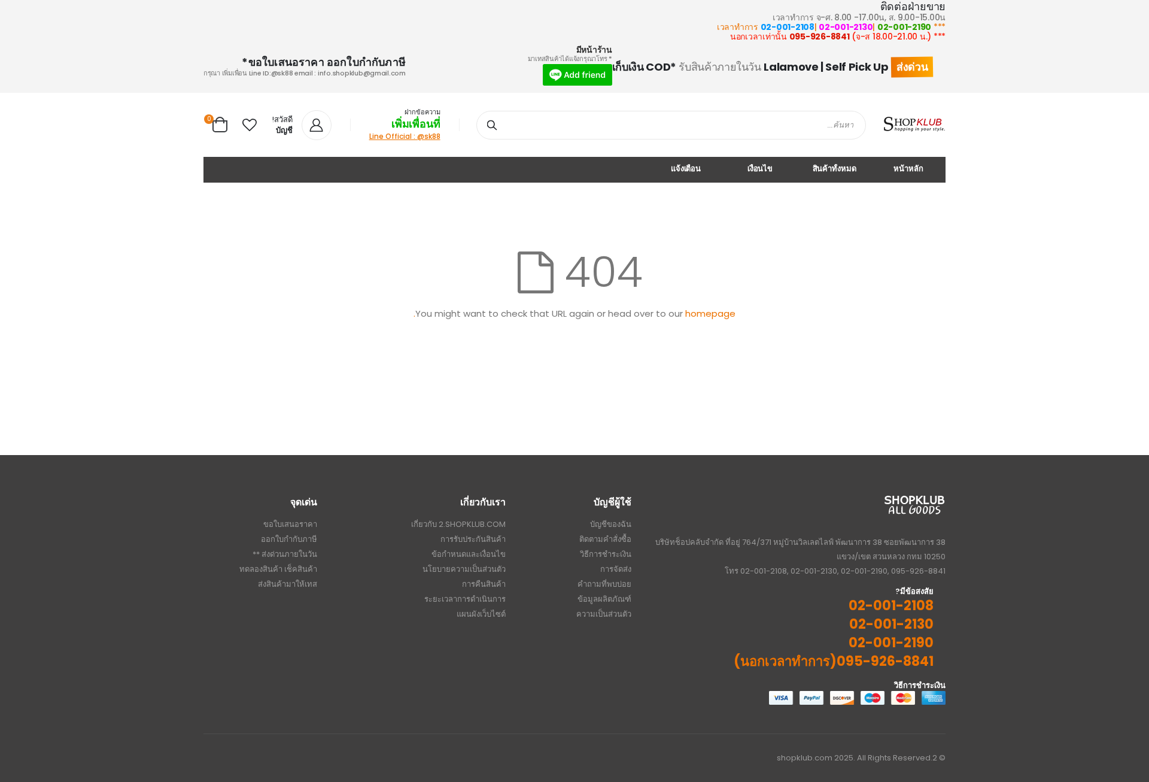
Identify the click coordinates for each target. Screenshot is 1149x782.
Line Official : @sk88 (404, 136)
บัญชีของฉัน (610, 524)
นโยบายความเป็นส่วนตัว (464, 569)
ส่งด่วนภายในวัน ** (285, 554)
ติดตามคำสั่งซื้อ (605, 539)
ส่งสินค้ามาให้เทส (287, 584)
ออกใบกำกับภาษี (289, 539)
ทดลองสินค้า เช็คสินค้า (278, 569)
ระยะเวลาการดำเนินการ (465, 599)
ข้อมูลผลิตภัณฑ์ (604, 599)
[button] (249, 125)
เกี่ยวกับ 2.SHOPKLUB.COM (458, 524)
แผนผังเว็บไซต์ (481, 614)
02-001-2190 (904, 27)
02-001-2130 (846, 27)
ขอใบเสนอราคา (290, 524)
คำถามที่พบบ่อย (604, 584)
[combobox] (671, 125)
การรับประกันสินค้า (473, 539)
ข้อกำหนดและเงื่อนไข (468, 554)
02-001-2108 (787, 27)
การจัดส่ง (615, 569)
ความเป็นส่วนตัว (603, 614)
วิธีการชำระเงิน (605, 554)
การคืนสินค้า (484, 584)
